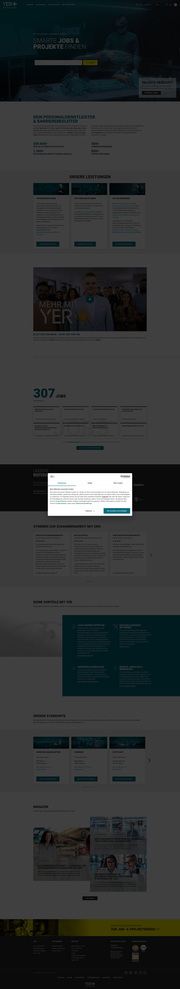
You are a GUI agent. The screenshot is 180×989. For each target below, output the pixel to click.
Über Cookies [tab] (118, 483)
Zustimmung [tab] (62, 483)
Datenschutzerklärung (84, 503)
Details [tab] (90, 483)
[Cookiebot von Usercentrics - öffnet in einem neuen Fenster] (122, 476)
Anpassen (88, 511)
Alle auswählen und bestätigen (117, 511)
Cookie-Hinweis (61, 501)
